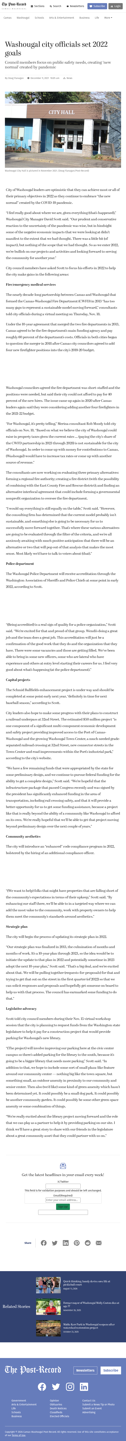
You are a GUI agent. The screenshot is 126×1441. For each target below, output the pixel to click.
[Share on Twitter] (55, 1243)
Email (63, 1195)
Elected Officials (59, 1416)
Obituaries (56, 1404)
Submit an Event (92, 1408)
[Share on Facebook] (44, 1243)
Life (97, 18)
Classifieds (56, 1412)
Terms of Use (18, 1435)
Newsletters (77, 6)
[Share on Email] (99, 1243)
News (69, 78)
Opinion (54, 1400)
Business (84, 18)
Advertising (88, 1412)
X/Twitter (63, 1181)
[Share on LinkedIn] (66, 1243)
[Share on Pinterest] (77, 1243)
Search (57, 6)
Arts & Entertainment (61, 18)
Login (117, 6)
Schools (39, 18)
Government (18, 1400)
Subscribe (99, 6)
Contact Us (88, 1400)
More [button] (107, 18)
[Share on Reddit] (88, 1243)
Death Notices (58, 1408)
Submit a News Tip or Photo (98, 1404)
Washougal (23, 18)
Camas (7, 18)
